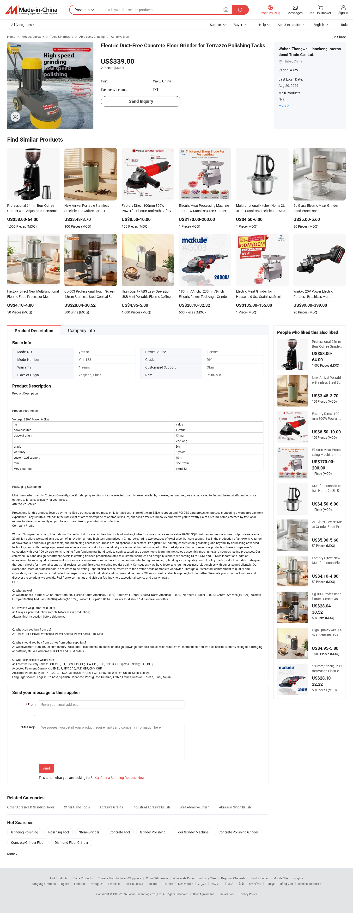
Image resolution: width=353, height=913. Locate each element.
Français (114, 884)
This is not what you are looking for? (65, 777)
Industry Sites (207, 878)
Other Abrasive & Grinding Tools (30, 807)
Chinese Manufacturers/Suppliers (119, 878)
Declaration (226, 894)
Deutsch (168, 884)
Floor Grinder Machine (192, 832)
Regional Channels (233, 878)
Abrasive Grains (111, 807)
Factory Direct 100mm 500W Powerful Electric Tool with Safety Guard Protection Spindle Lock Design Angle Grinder (326, 416)
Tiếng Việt (286, 884)
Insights (298, 878)
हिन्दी (241, 884)
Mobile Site (281, 878)
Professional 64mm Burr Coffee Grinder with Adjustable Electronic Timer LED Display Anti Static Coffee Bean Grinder (327, 344)
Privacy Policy (248, 894)
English (64, 884)
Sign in (343, 12)
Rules (345, 24)
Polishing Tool (58, 832)
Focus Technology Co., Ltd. (145, 894)
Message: (28, 727)
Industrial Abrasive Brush (151, 807)
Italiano (153, 884)
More (282, 105)
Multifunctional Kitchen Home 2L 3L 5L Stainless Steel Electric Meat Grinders (326, 488)
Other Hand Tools (77, 807)
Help (262, 24)
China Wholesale (157, 878)
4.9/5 (294, 70)
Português (96, 884)
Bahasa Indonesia (309, 884)
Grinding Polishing (24, 832)
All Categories (21, 24)
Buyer (238, 24)
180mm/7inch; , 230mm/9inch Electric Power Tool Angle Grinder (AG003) (327, 668)
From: (30, 704)
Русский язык (134, 884)
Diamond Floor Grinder (71, 842)
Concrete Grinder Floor (28, 842)
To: (34, 715)
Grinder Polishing (152, 832)
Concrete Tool (120, 832)
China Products (83, 878)
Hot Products (58, 878)
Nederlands (185, 884)
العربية (202, 884)
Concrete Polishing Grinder (238, 832)
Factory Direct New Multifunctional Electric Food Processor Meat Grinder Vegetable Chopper (326, 560)
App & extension (290, 24)
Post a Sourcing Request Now (120, 777)
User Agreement (203, 894)
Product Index (259, 878)
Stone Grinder (89, 832)
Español (79, 884)
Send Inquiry (141, 101)
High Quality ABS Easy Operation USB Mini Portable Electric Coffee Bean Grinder (327, 632)
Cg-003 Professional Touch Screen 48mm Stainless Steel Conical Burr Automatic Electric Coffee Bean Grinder (327, 596)
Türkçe (270, 884)
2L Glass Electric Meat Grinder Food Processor (327, 524)
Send (46, 768)
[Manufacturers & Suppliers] (31, 10)
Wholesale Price (183, 878)
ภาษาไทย (255, 884)
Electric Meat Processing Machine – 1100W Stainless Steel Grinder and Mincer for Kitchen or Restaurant (326, 452)
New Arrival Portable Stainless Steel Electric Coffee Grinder (326, 380)
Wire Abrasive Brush (194, 807)
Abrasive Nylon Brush (235, 807)
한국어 (215, 884)
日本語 (229, 884)
